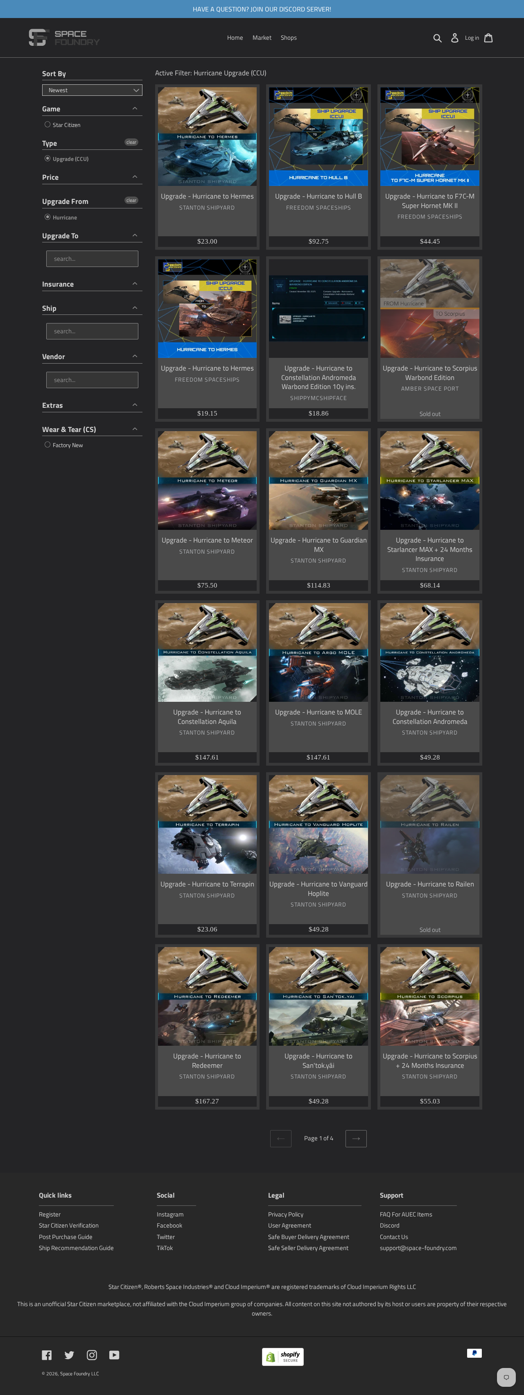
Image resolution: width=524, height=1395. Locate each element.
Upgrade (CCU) (70, 158)
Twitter (166, 1236)
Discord (390, 1225)
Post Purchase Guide (66, 1236)
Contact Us (394, 1236)
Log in (472, 37)
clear (131, 142)
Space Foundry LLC (79, 1373)
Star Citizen (66, 124)
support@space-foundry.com (418, 1248)
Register (50, 1214)
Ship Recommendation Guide (76, 1248)
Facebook (169, 1225)
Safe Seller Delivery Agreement (308, 1248)
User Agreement (289, 1225)
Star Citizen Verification (69, 1225)
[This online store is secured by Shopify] (283, 1358)
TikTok (165, 1248)
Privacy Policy (285, 1214)
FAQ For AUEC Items (406, 1214)
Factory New (67, 445)
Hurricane (64, 217)
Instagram (170, 1214)
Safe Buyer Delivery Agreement (308, 1236)
